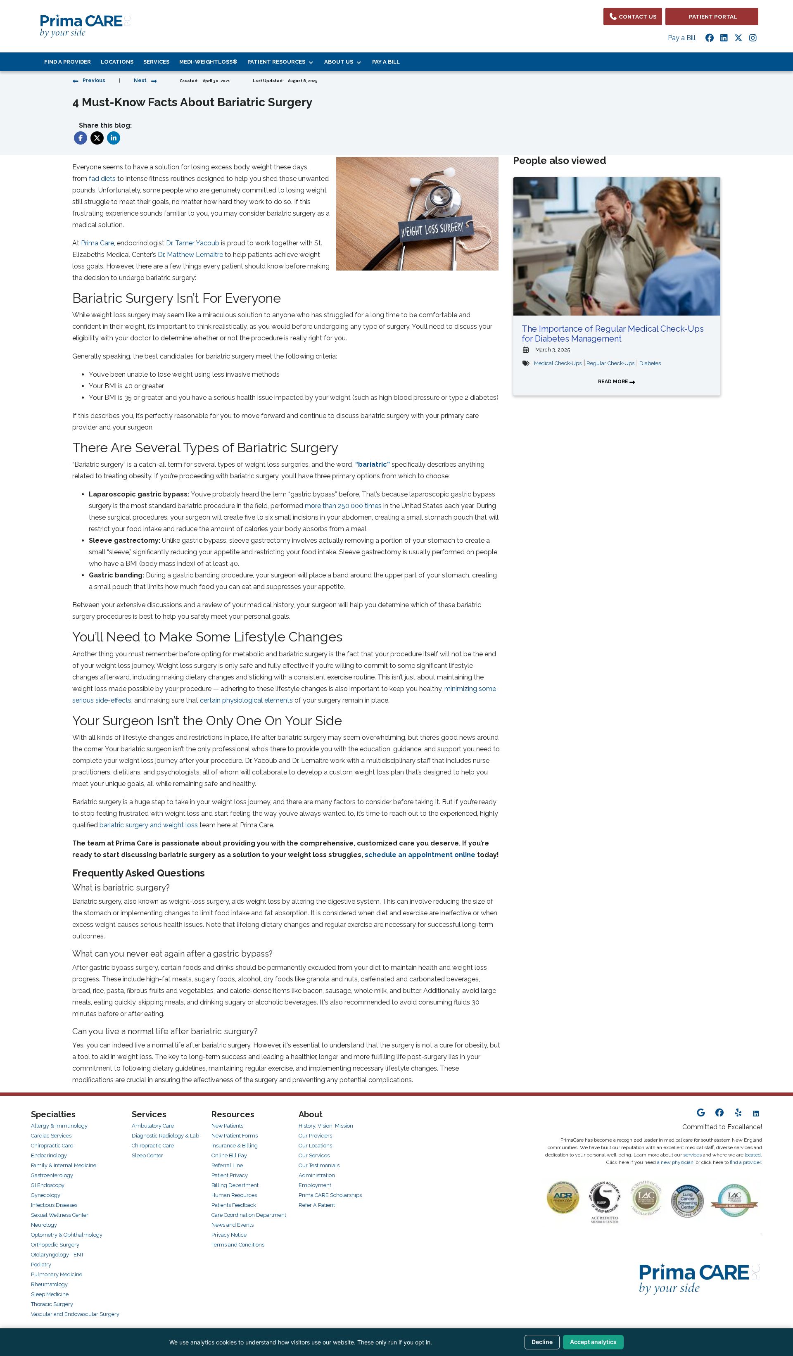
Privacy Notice (229, 1235)
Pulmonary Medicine (56, 1274)
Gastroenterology (52, 1175)
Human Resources (234, 1195)
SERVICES (156, 62)
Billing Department (235, 1185)
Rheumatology (49, 1284)
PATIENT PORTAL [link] (711, 16)
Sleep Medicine (50, 1294)
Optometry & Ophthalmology (66, 1235)
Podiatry (41, 1264)
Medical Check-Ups (558, 363)
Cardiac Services (51, 1136)
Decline (542, 1341)
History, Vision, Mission (326, 1126)
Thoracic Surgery (52, 1304)
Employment (315, 1185)
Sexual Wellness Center (59, 1215)
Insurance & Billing (234, 1145)
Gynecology (45, 1195)
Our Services (314, 1155)
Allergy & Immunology (59, 1126)
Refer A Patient (317, 1205)
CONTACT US (637, 16)
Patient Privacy (229, 1175)
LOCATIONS (117, 62)
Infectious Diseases (54, 1205)
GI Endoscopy (47, 1185)
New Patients (227, 1126)
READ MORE (613, 382)
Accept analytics (593, 1341)
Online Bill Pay (229, 1155)
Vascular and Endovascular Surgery (75, 1314)
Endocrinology (49, 1155)
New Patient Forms (234, 1136)
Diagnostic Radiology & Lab (165, 1136)
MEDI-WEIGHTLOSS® (208, 62)
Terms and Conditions (237, 1245)
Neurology (44, 1225)
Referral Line (227, 1165)
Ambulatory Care (153, 1126)
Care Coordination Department (248, 1215)
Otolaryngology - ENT (57, 1255)
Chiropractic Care (52, 1145)
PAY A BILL (386, 62)
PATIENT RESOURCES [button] (277, 62)
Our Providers (315, 1136)
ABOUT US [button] (340, 62)
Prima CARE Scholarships (330, 1195)
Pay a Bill (682, 38)
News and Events (232, 1225)
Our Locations (315, 1145)
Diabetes (650, 363)
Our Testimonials (319, 1165)
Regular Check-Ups (610, 363)
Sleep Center (147, 1155)
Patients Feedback (233, 1205)
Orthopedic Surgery (55, 1245)
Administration (317, 1175)
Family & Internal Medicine (63, 1165)
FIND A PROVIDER (67, 62)
